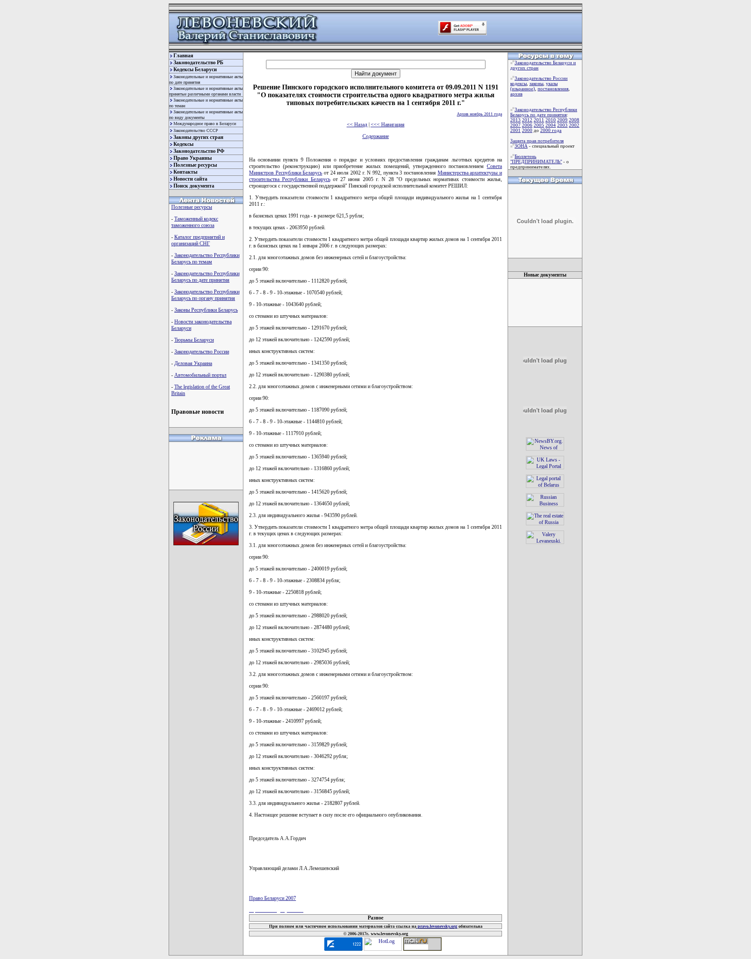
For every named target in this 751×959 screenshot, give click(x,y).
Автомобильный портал (200, 375)
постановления (553, 88)
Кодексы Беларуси (195, 69)
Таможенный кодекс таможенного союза (194, 222)
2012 (527, 119)
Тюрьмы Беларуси (194, 340)
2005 (539, 125)
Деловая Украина (193, 363)
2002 (574, 125)
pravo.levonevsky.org (436, 926)
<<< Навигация (388, 125)
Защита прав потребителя (537, 140)
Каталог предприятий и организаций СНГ (198, 240)
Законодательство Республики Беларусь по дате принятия (205, 276)
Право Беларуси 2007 (272, 898)
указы (552, 83)
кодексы (518, 83)
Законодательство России (201, 352)
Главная (183, 56)
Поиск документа (193, 186)
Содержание (375, 136)
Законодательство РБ (198, 62)
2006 (527, 125)
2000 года (551, 130)
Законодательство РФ (198, 151)
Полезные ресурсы (195, 165)
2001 (515, 130)
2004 (550, 125)
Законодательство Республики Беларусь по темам (205, 258)
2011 (539, 119)
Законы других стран (198, 137)
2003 (562, 125)
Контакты (185, 172)
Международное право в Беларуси (204, 123)
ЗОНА (521, 145)
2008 (574, 119)
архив (516, 93)
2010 (550, 119)
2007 (515, 125)
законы (536, 83)
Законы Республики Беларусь (206, 310)
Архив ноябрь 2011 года (479, 114)
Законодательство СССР (195, 130)
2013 (515, 119)
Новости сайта (190, 179)
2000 (527, 130)
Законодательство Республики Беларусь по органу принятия (205, 295)
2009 (562, 119)
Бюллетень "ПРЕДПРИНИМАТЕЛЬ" (536, 159)
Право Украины (192, 158)
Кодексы (183, 144)
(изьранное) (522, 88)
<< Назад (357, 125)
